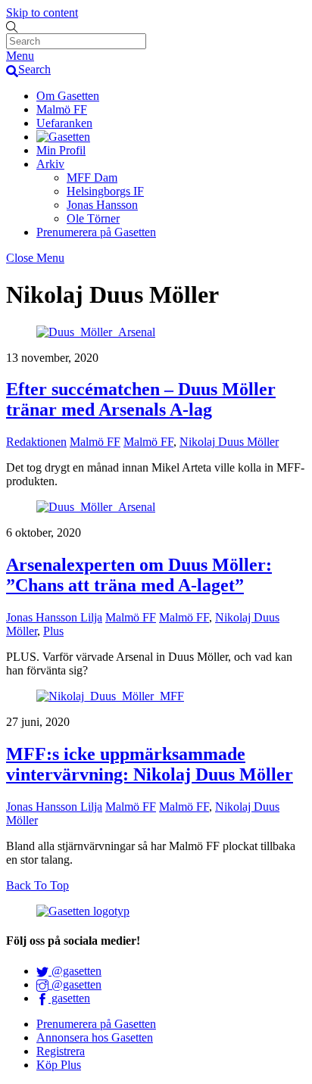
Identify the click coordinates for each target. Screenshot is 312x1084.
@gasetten (74, 970)
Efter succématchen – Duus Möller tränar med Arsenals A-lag (141, 399)
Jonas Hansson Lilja (54, 617)
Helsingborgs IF (105, 191)
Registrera (60, 1051)
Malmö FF (61, 109)
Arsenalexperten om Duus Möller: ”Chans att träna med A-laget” (139, 575)
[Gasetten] (63, 136)
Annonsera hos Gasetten (94, 1037)
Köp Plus (58, 1064)
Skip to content (42, 12)
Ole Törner (93, 218)
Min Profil (61, 150)
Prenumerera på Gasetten (96, 232)
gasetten (69, 998)
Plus (53, 631)
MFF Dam (92, 177)
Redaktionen (36, 441)
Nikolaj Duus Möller (229, 441)
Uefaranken (64, 123)
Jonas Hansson (102, 204)
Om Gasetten (67, 95)
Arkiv (50, 163)
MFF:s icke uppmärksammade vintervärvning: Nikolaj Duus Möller (149, 764)
